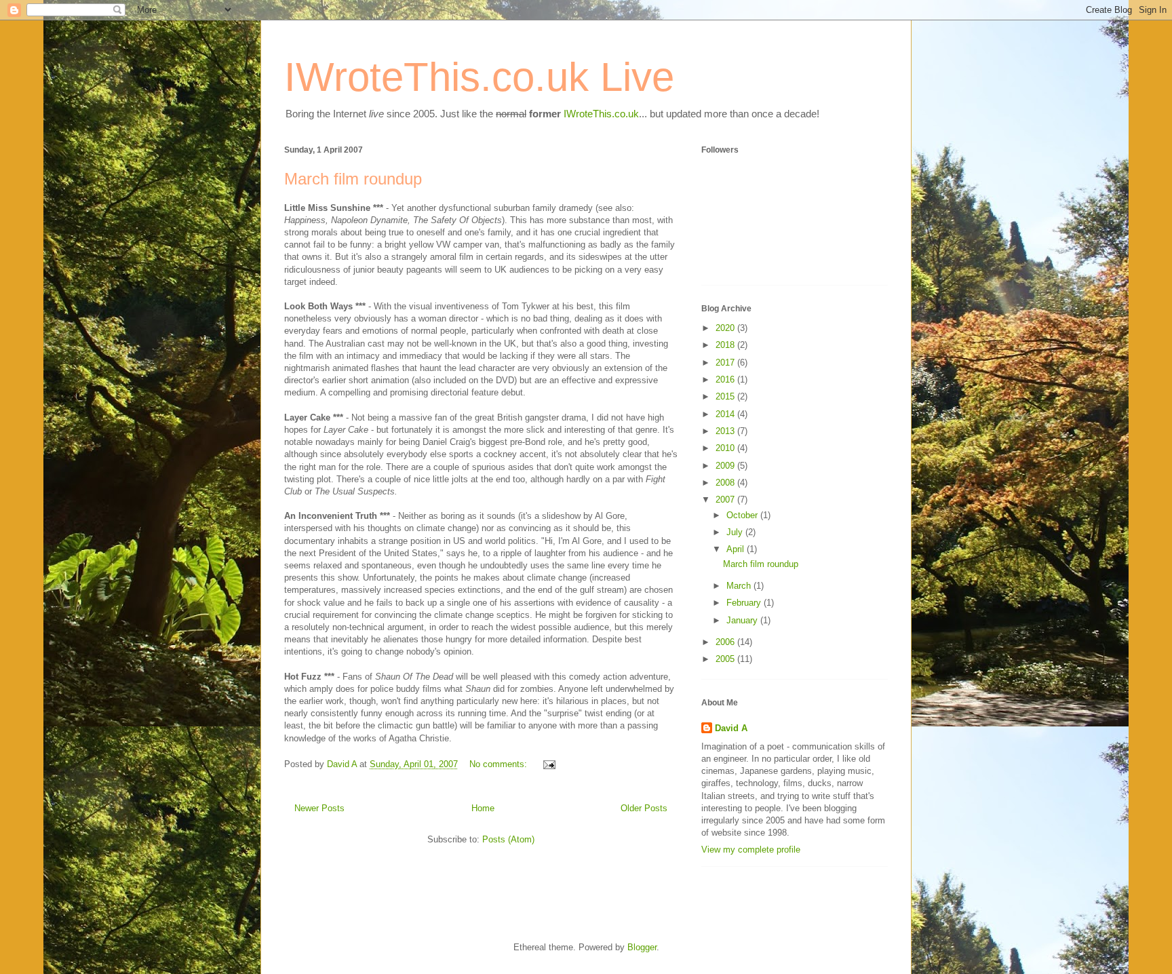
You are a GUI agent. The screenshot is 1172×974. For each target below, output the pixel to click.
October (743, 515)
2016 (726, 379)
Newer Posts (319, 808)
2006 (726, 642)
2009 (726, 466)
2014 (726, 414)
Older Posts (644, 808)
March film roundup (353, 179)
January (743, 620)
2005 (726, 659)
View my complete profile (750, 849)
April (736, 549)
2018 (726, 345)
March (740, 586)
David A (731, 728)
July (735, 532)
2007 (726, 499)
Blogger (642, 947)
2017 (726, 362)
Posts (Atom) (508, 839)
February (745, 603)
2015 (726, 396)
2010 (726, 448)
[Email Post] (548, 764)
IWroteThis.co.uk (601, 113)
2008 (726, 483)
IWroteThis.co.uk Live (479, 77)
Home (482, 808)
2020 (726, 328)
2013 (726, 431)
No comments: (499, 764)
